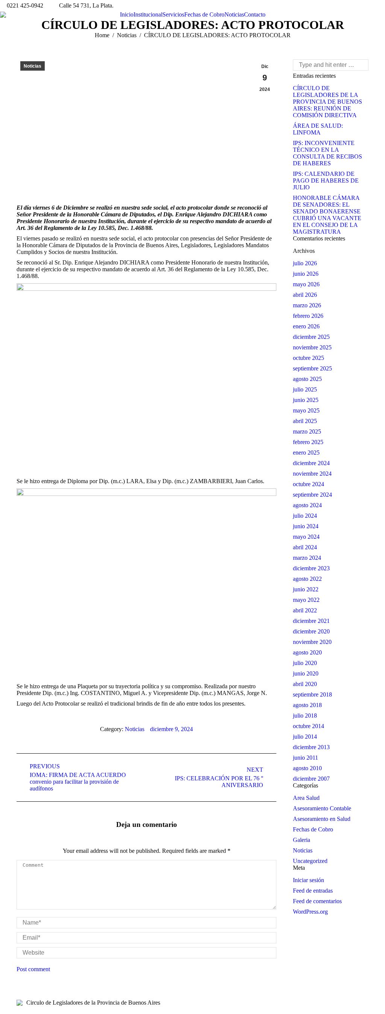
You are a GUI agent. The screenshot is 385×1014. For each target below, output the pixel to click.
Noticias (126, 35)
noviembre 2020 (312, 642)
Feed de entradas (313, 890)
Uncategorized (310, 861)
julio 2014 (305, 736)
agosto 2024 (307, 505)
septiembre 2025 (312, 368)
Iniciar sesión (308, 880)
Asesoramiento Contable (322, 808)
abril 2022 (305, 610)
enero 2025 (306, 452)
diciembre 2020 (311, 631)
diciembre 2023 (311, 568)
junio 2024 (305, 526)
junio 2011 (305, 757)
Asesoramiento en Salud (321, 819)
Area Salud (306, 798)
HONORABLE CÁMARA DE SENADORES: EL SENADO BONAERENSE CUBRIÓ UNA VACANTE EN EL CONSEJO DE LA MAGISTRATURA (327, 215)
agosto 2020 (307, 652)
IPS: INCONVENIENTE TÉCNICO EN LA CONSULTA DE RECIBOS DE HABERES (327, 153)
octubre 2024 (308, 484)
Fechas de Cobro (313, 829)
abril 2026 (305, 295)
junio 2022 (305, 589)
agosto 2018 (307, 705)
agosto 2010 (307, 768)
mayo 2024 (306, 536)
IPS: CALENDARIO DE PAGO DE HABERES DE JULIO (326, 180)
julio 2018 (305, 715)
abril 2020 (305, 684)
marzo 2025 (307, 431)
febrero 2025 (308, 442)
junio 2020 (305, 673)
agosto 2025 (307, 379)
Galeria (301, 840)
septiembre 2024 (312, 494)
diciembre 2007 (311, 778)
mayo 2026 (306, 284)
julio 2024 (305, 515)
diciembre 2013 (311, 747)
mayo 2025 (306, 410)
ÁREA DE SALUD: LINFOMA (318, 129)
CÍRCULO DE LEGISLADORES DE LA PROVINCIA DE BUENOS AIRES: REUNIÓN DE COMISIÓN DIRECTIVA (327, 101)
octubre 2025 (308, 358)
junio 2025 (305, 400)
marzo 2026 (307, 305)
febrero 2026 (308, 316)
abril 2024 (305, 547)
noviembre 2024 (312, 473)
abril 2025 (305, 421)
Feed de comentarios (317, 901)
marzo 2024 (307, 558)
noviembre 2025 (312, 347)
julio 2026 (305, 263)
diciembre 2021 (311, 621)
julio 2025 (305, 389)
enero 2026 (306, 326)
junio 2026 (305, 274)
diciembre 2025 (311, 337)
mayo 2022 (306, 600)
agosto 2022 (307, 579)
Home (102, 35)
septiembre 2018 (312, 694)
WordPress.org (310, 911)
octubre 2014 (308, 726)
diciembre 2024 (311, 463)
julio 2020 (305, 663)
